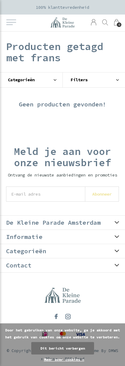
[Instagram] (68, 316)
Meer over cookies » (64, 359)
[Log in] (93, 22)
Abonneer (102, 194)
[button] (11, 22)
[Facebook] (56, 316)
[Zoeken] (105, 22)
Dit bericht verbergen (62, 348)
